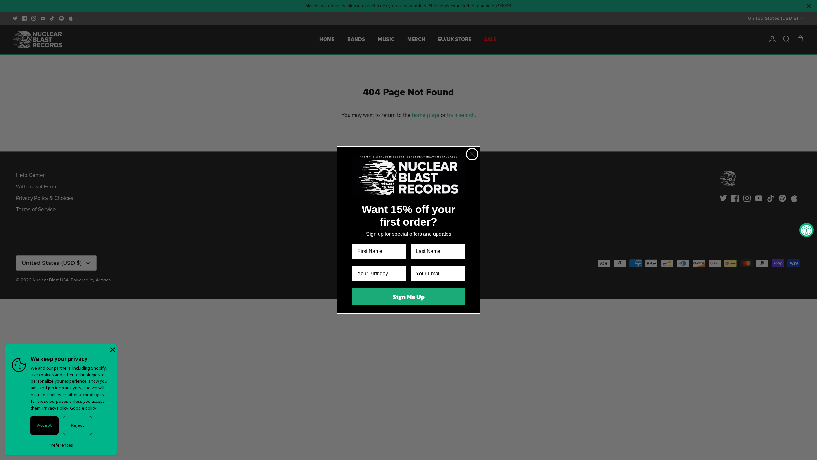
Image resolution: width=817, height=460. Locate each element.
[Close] (112, 349)
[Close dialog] (472, 154)
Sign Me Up (409, 297)
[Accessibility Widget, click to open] (806, 230)
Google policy (83, 408)
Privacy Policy (55, 408)
